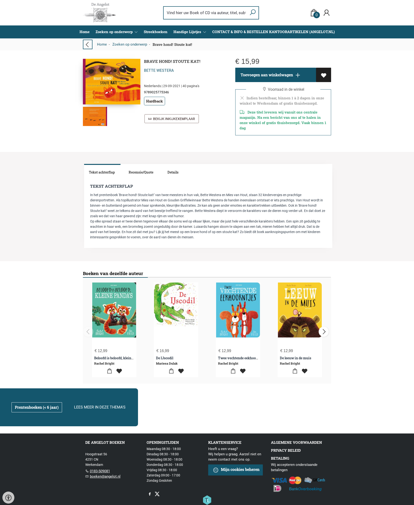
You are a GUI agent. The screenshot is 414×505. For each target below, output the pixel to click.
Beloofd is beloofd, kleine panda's (119, 358)
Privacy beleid (286, 450)
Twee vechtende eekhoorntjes (241, 358)
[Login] (326, 13)
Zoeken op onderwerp (129, 44)
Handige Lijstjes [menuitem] (187, 31)
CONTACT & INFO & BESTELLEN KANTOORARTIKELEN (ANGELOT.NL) (273, 31)
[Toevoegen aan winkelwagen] (109, 371)
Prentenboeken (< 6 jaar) (37, 407)
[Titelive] (207, 500)
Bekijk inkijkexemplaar (173, 119)
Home (85, 31)
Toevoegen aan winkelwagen (266, 74)
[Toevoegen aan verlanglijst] (323, 75)
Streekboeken (155, 31)
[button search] (252, 12)
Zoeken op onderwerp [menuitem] (115, 31)
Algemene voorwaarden (296, 442)
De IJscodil (164, 358)
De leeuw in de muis (295, 358)
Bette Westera (159, 70)
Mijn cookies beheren (239, 469)
